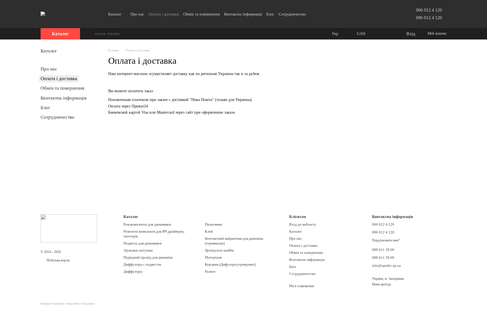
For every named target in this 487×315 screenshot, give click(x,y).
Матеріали (213, 257)
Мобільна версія (58, 260)
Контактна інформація (243, 14)
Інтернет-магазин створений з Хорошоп (68, 303)
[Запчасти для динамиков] (69, 228)
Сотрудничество (292, 14)
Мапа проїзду (381, 284)
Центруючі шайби (219, 250)
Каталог (114, 14)
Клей (209, 231)
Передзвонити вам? (386, 240)
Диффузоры (132, 271)
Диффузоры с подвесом (142, 264)
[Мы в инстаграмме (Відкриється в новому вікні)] (314, 14)
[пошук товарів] (90, 33)
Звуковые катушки (138, 250)
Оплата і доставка (164, 14)
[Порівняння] (379, 34)
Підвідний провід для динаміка (148, 257)
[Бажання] (390, 34)
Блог (270, 14)
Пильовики (213, 224)
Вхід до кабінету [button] (302, 224)
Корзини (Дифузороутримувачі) (230, 264)
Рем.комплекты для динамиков (147, 224)
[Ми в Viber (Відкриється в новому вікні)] (320, 14)
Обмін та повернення (201, 14)
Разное (210, 271)
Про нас (137, 14)
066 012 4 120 (429, 10)
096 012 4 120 (429, 17)
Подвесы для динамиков (142, 243)
